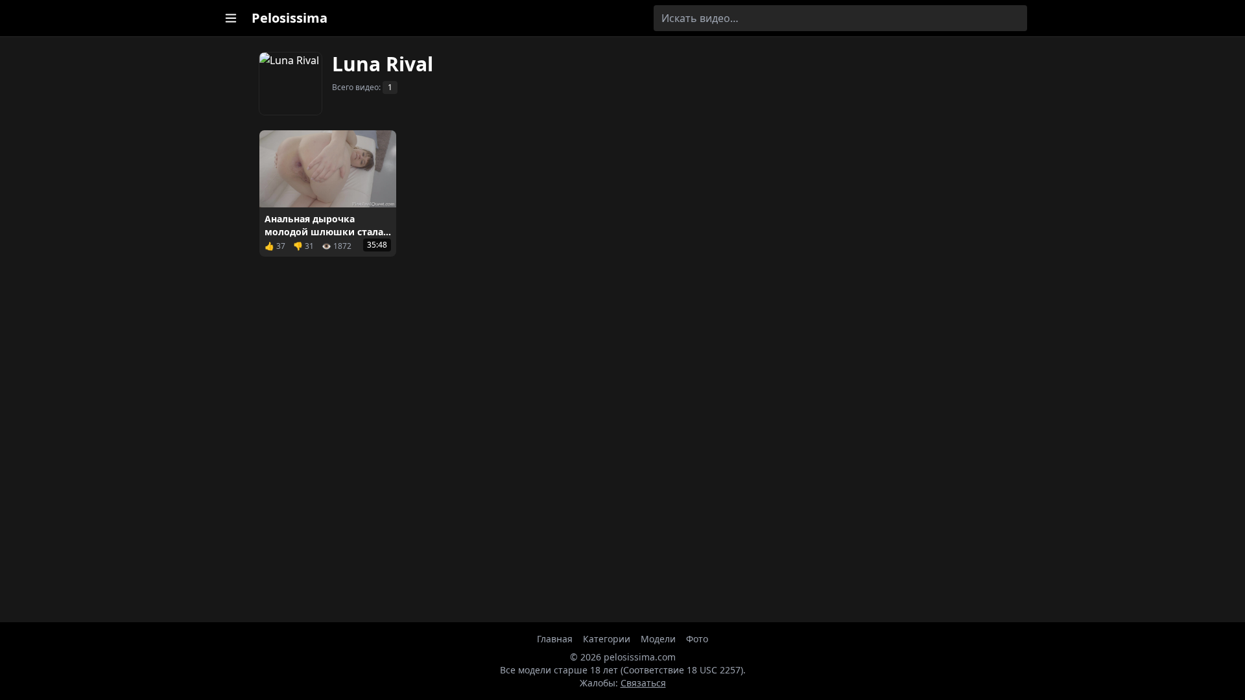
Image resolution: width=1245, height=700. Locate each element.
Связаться (643, 683)
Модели (658, 639)
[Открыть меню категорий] (231, 18)
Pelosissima (289, 18)
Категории (606, 639)
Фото (697, 639)
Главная (555, 639)
